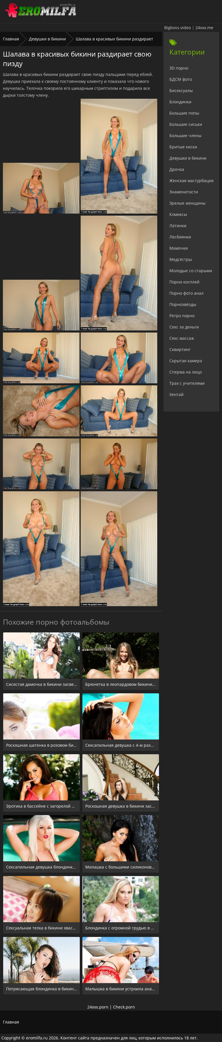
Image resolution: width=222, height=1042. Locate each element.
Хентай (176, 394)
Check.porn (124, 1007)
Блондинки (180, 101)
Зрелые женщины (187, 203)
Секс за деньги (184, 327)
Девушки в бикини (47, 39)
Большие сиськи (185, 124)
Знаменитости (183, 192)
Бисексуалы (181, 90)
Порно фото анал (186, 293)
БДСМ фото (180, 79)
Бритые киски (183, 147)
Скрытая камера (185, 360)
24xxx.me (204, 27)
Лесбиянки (180, 237)
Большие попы (184, 113)
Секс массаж (181, 338)
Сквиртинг (179, 349)
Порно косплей (184, 282)
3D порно (178, 68)
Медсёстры (180, 259)
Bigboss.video (177, 27)
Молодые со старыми (190, 270)
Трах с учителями (187, 383)
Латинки (177, 225)
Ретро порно (182, 315)
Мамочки (178, 248)
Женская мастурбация (191, 180)
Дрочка (176, 169)
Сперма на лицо (185, 372)
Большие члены (185, 135)
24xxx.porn (97, 1007)
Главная (11, 39)
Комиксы (178, 214)
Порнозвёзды (182, 304)
